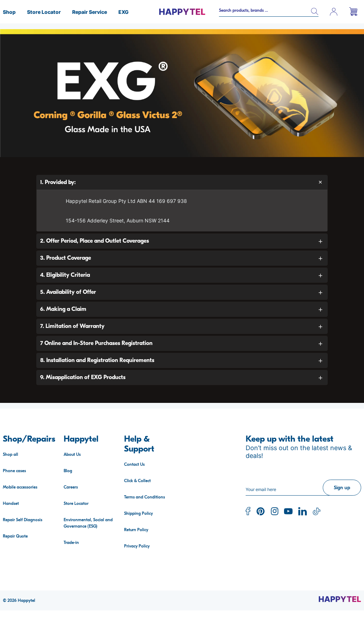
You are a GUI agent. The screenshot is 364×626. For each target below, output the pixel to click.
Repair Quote (15, 536)
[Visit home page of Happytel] (339, 599)
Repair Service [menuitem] (89, 12)
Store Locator (76, 503)
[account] (334, 12)
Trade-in (71, 542)
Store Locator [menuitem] (44, 12)
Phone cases (14, 470)
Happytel (26, 600)
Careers (71, 487)
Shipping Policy (138, 513)
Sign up (342, 488)
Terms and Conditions (144, 497)
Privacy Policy (137, 546)
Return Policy (136, 529)
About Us (72, 454)
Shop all (10, 454)
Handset (11, 503)
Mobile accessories (20, 487)
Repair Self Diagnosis (22, 519)
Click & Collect (137, 480)
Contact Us (134, 464)
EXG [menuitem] (123, 12)
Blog (68, 470)
